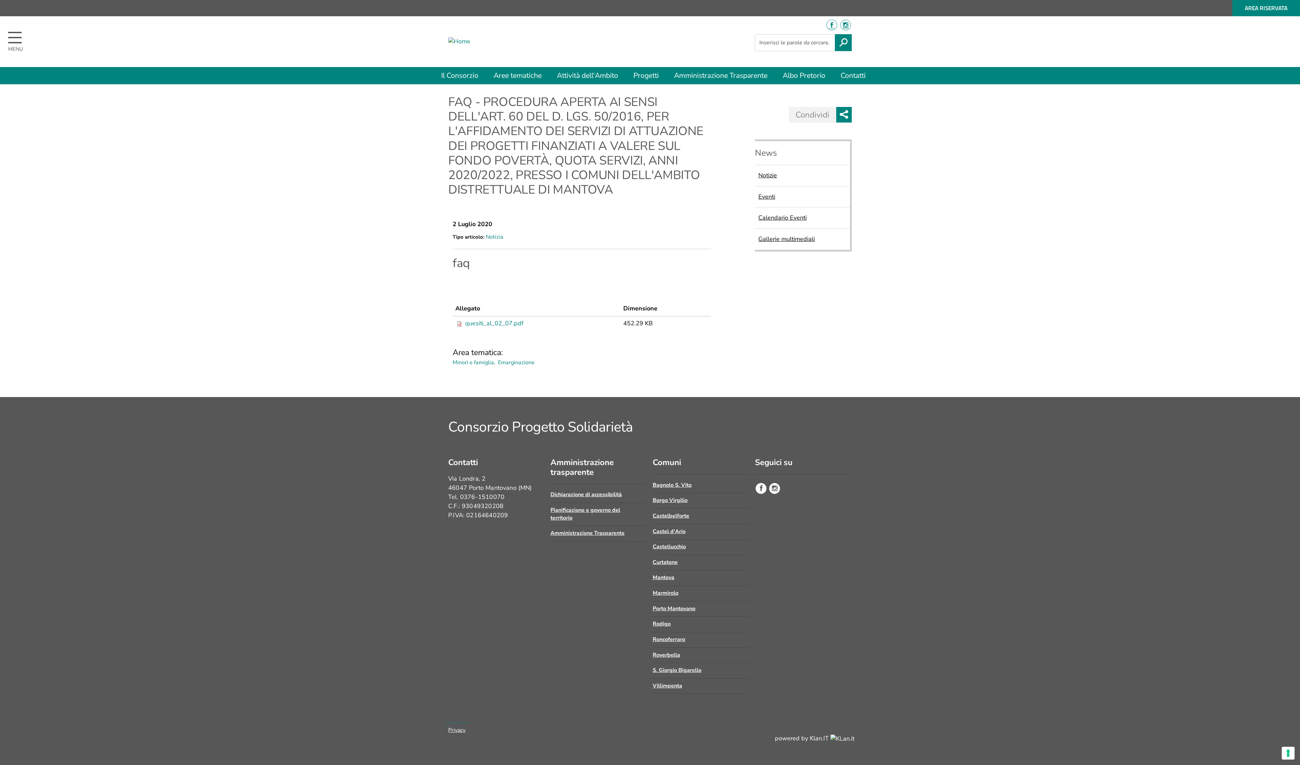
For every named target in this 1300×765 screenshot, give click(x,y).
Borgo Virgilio (670, 500)
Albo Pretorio (804, 75)
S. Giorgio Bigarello (677, 670)
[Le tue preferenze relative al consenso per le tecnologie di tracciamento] (1288, 753)
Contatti (853, 75)
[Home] (487, 41)
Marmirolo (665, 593)
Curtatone (665, 562)
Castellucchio (669, 546)
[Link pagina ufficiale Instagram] (774, 488)
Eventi (766, 197)
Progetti (646, 75)
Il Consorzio (459, 75)
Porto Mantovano (674, 608)
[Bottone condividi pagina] (844, 115)
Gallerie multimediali (786, 239)
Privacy (456, 730)
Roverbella (666, 655)
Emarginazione (516, 362)
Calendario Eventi (782, 218)
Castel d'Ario (669, 531)
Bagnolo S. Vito (672, 485)
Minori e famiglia (473, 362)
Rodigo (662, 624)
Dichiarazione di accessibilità (586, 494)
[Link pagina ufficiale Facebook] (761, 488)
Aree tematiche (518, 75)
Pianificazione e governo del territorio (585, 514)
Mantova (663, 577)
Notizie (767, 175)
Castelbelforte (671, 516)
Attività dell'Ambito (587, 75)
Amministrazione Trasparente (720, 75)
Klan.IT (820, 738)
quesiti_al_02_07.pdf (494, 323)
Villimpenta (667, 686)
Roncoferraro (669, 639)
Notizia (494, 237)
